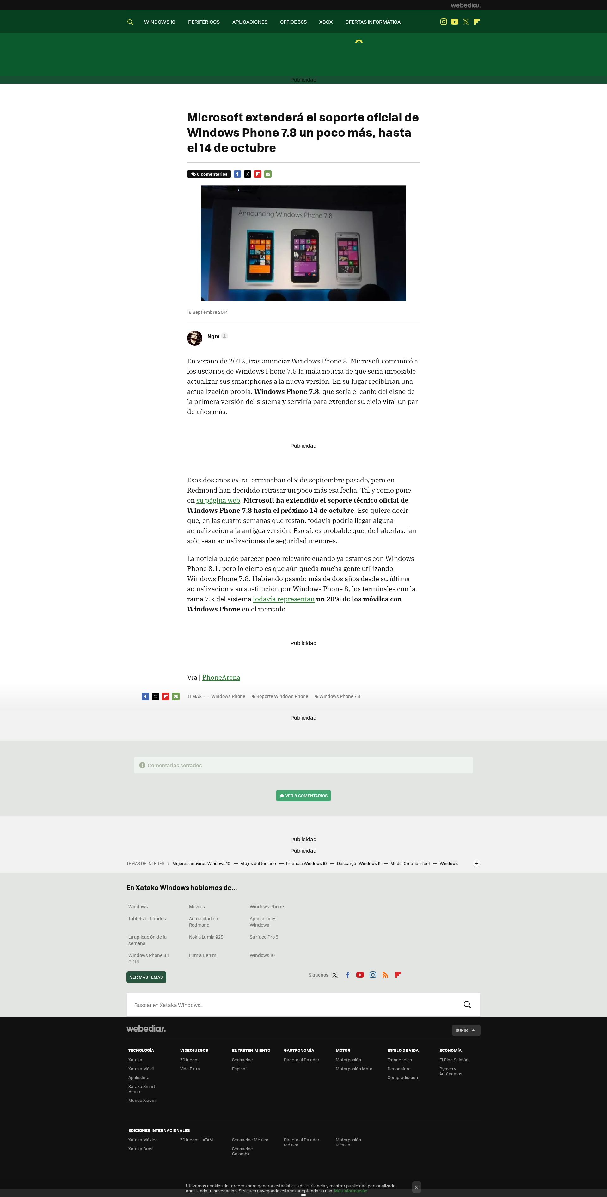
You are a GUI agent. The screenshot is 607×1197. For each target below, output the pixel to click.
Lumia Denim (202, 955)
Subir (462, 1030)
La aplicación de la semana (147, 939)
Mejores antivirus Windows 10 (201, 863)
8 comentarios (212, 174)
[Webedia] (466, 5)
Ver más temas (146, 977)
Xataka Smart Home (141, 1088)
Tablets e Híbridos (147, 918)
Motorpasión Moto (354, 1068)
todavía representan (284, 598)
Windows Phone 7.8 (339, 696)
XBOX (326, 21)
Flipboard (477, 22)
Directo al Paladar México (301, 1142)
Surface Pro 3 (264, 936)
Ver (306, 795)
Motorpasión (348, 1060)
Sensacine (242, 1060)
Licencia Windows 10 (307, 863)
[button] (216, 336)
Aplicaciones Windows (263, 921)
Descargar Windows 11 (359, 863)
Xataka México (143, 1140)
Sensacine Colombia (242, 1151)
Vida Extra (190, 1068)
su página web (218, 500)
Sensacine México (250, 1140)
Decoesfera (399, 1068)
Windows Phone (228, 696)
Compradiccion (403, 1077)
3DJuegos (189, 1060)
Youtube (454, 22)
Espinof (239, 1068)
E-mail (268, 174)
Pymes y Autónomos (450, 1070)
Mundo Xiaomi (142, 1100)
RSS (385, 974)
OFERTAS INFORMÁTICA (373, 21)
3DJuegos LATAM (196, 1140)
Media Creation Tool (410, 863)
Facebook (237, 174)
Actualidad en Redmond (203, 921)
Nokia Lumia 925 (206, 936)
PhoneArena (221, 677)
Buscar (467, 1004)
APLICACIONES (249, 21)
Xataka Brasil (141, 1148)
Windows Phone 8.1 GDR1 (148, 958)
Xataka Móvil (141, 1068)
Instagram (443, 22)
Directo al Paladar (301, 1060)
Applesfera (139, 1077)
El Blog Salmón (454, 1060)
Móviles (197, 906)
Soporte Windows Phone (282, 696)
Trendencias (400, 1060)
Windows (138, 906)
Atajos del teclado (259, 863)
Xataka (135, 1060)
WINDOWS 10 (159, 21)
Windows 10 (262, 955)
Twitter (465, 22)
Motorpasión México (348, 1142)
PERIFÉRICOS (204, 21)
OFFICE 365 (293, 21)
